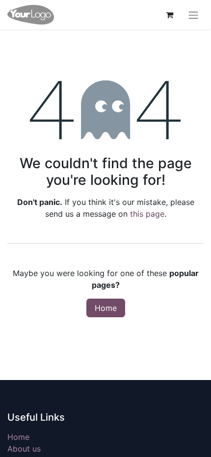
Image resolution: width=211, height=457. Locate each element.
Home (106, 308)
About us (24, 449)
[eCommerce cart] (169, 15)
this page (147, 214)
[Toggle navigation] (193, 14)
